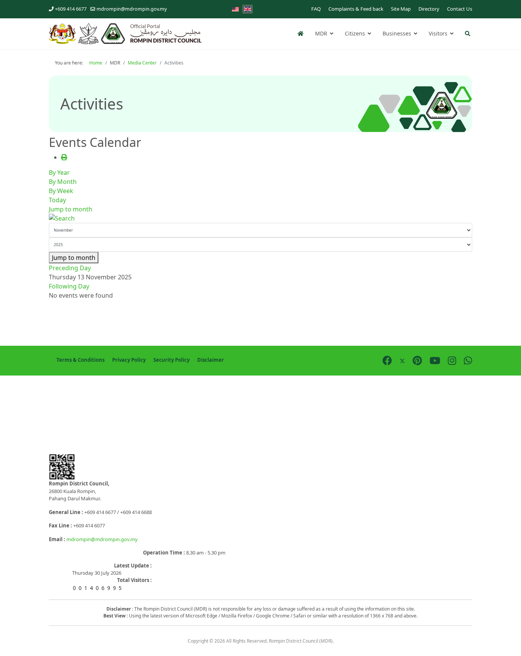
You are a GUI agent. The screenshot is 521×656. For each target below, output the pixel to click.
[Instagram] (452, 360)
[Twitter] (402, 360)
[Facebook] (387, 360)
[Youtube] (434, 360)
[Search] (260, 218)
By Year (59, 172)
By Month (63, 181)
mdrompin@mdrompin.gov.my (131, 9)
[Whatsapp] (468, 360)
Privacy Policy (129, 359)
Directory (428, 8)
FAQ (316, 8)
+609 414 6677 (71, 9)
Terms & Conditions (80, 359)
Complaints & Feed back (355, 8)
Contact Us (459, 8)
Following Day (69, 286)
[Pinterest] (417, 360)
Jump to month (70, 209)
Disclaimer (210, 359)
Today (57, 200)
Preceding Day (70, 268)
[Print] (64, 157)
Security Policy (171, 359)
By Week (61, 191)
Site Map (401, 8)
